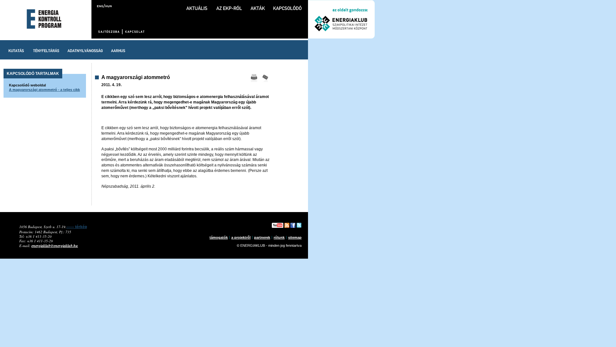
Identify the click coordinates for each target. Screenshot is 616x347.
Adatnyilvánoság (85, 50)
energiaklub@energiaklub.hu (54, 245)
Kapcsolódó (287, 5)
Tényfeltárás (46, 50)
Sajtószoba (109, 32)
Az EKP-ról (229, 5)
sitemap (295, 237)
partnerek (262, 237)
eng (100, 6)
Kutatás (16, 50)
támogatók (219, 237)
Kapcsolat (134, 32)
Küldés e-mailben (265, 79)
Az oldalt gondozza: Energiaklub (341, 19)
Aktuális (197, 5)
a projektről (241, 237)
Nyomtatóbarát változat (254, 79)
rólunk (279, 237)
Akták (257, 5)
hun (108, 6)
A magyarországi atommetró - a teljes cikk (44, 90)
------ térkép (76, 227)
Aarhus (118, 50)
